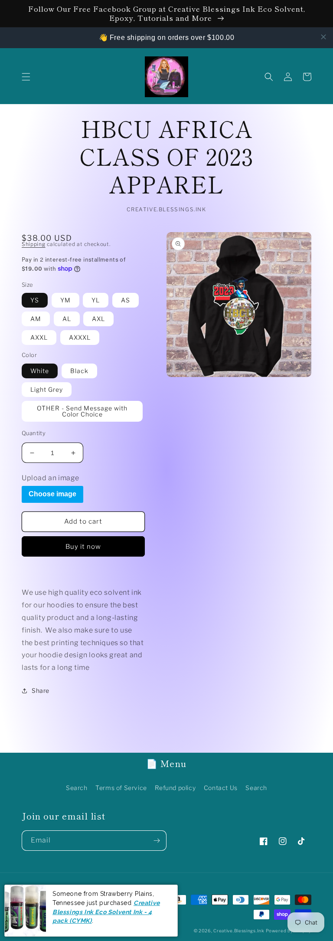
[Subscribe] (156, 840)
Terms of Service (121, 787)
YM (65, 300)
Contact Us (221, 787)
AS (125, 300)
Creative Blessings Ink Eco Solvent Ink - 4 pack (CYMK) (106, 911)
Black (79, 370)
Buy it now (83, 547)
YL (95, 300)
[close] (323, 37)
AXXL (39, 337)
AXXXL (80, 337)
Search (77, 787)
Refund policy (175, 787)
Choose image (52, 494)
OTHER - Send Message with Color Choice (82, 411)
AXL (98, 318)
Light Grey (46, 389)
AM (35, 318)
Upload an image (50, 478)
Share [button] (40, 690)
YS (34, 300)
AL (66, 318)
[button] (26, 76)
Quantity (34, 433)
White (39, 370)
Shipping (34, 244)
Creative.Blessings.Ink (238, 930)
